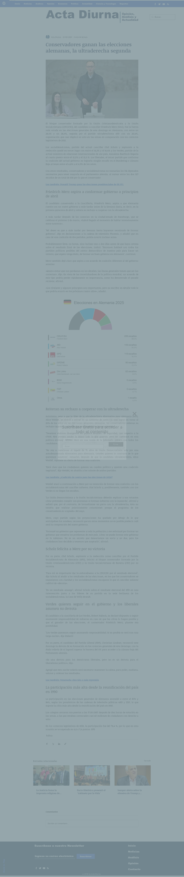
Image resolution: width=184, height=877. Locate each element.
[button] (135, 414)
